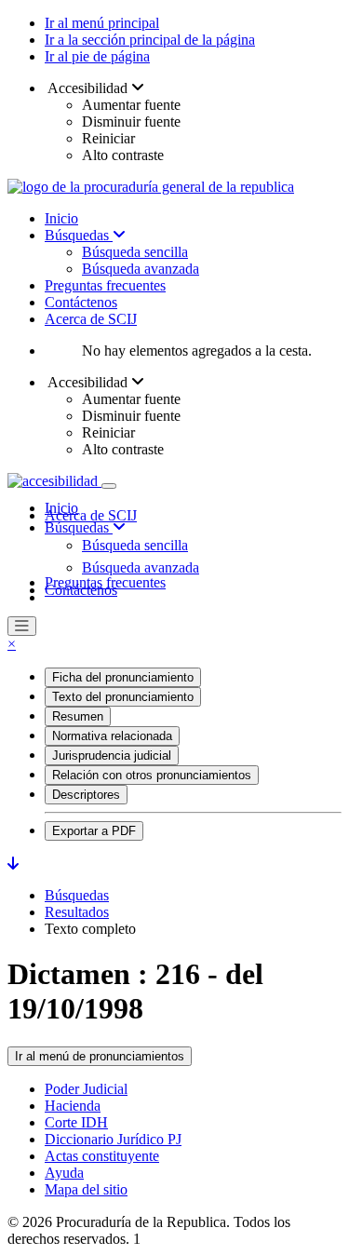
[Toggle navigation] (108, 486)
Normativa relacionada (112, 736)
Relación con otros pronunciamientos (151, 775)
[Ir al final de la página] (13, 863)
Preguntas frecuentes (105, 285)
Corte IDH (76, 1122)
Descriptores (86, 795)
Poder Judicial (86, 1089)
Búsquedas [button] (79, 527)
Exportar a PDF (94, 831)
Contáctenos (81, 302)
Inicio (61, 218)
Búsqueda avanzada (140, 269)
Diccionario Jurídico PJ (113, 1139)
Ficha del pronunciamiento (123, 677)
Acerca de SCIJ (91, 319)
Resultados (77, 912)
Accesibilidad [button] (88, 88)
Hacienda (73, 1105)
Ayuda (64, 1173)
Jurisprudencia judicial (111, 755)
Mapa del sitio (86, 1189)
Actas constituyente (102, 1156)
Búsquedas (79, 235)
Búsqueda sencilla (135, 252)
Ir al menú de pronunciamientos (99, 1056)
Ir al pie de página (97, 56)
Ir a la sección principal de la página (150, 39)
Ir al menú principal (102, 23)
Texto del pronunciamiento (123, 697)
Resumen (77, 716)
